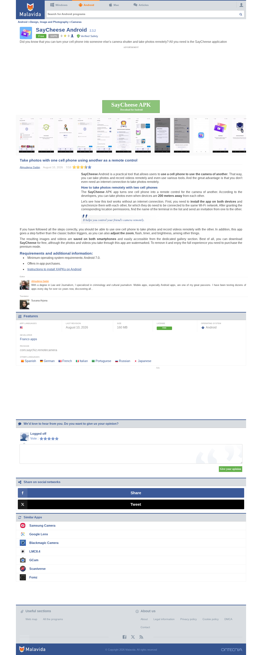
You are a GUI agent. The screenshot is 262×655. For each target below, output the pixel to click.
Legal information (164, 619)
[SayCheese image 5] (104, 135)
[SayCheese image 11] (220, 135)
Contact (145, 627)
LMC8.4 (34, 551)
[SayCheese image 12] (240, 135)
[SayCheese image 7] (143, 135)
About (144, 619)
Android (89, 5)
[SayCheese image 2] (46, 135)
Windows (61, 5)
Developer (26, 335)
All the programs (53, 619)
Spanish (30, 361)
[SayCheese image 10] (201, 135)
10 (58, 438)
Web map (31, 619)
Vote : (34, 438)
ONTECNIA (231, 649)
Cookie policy (211, 619)
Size (119, 323)
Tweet (135, 504)
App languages (28, 323)
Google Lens (38, 534)
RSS (139, 637)
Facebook (122, 637)
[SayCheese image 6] (123, 135)
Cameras (76, 22)
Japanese (144, 361)
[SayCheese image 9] (181, 135)
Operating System (211, 323)
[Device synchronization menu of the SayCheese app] (27, 135)
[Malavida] (30, 9)
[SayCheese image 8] (162, 135)
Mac (116, 5)
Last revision (73, 323)
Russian (124, 361)
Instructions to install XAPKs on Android (54, 269)
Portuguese (103, 361)
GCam (33, 560)
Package (24, 346)
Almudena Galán (40, 281)
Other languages (30, 357)
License (161, 323)
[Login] (240, 5)
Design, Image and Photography (49, 22)
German (49, 361)
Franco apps (28, 339)
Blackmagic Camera (43, 542)
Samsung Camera (42, 525)
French (67, 361)
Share (136, 493)
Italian (84, 361)
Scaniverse (37, 568)
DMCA (228, 619)
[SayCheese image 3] (65, 135)
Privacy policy (188, 619)
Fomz (33, 577)
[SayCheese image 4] (85, 135)
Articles (144, 5)
